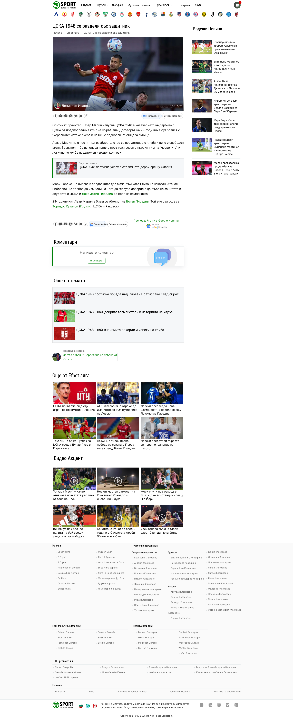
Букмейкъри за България (163, 667)
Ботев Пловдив (137, 201)
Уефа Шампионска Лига (111, 562)
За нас (90, 691)
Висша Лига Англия (68, 573)
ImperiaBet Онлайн (189, 642)
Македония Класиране (220, 583)
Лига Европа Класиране (184, 562)
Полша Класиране (218, 599)
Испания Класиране (145, 573)
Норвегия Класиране (219, 594)
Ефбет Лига (64, 551)
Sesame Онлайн (106, 632)
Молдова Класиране (219, 588)
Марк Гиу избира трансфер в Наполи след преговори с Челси (226, 126)
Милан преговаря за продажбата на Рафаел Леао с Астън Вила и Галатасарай (227, 168)
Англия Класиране (144, 562)
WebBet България (188, 648)
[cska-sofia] (64, 14)
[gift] (237, 5)
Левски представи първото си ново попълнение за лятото (160, 444)
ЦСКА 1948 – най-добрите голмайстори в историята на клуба (124, 312)
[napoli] (228, 14)
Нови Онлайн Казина (113, 672)
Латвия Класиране (218, 573)
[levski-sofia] (56, 14)
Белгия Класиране (181, 597)
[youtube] (210, 705)
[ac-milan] (236, 14)
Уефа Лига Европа (108, 567)
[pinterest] (236, 705)
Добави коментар (173, 116)
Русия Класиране (143, 599)
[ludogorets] (80, 14)
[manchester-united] (130, 14)
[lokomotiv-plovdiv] (89, 14)
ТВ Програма (182, 5)
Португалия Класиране (146, 605)
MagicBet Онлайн (147, 642)
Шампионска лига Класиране (186, 557)
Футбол (101, 5)
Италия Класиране (144, 578)
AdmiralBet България (190, 637)
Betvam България (147, 632)
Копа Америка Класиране (184, 573)
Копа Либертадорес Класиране (187, 578)
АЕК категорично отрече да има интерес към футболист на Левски (117, 409)
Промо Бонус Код (64, 667)
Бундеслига (64, 588)
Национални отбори (69, 567)
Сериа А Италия (66, 583)
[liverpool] (121, 14)
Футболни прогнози (160, 672)
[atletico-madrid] (179, 14)
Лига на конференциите (111, 573)
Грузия (85, 206)
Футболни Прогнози (139, 5)
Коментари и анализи (109, 588)
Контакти (60, 691)
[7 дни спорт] (64, 5)
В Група (62, 562)
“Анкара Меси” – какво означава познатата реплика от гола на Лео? (73, 495)
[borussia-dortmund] (204, 14)
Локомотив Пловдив (97, 194)
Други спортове (106, 583)
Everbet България (188, 632)
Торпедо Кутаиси (65, 206)
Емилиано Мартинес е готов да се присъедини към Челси (226, 67)
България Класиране (145, 557)
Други (198, 5)
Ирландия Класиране (219, 562)
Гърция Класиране (181, 618)
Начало (57, 32)
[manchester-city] (154, 14)
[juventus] (212, 14)
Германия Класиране (145, 568)
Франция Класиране (145, 584)
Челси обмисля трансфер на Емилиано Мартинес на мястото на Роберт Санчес (226, 147)
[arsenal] (138, 14)
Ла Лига (62, 578)
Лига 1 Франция (106, 557)
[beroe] (105, 14)
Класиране (117, 5)
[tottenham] (146, 14)
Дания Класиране (217, 551)
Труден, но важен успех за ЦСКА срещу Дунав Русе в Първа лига (72, 444)
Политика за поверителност (132, 691)
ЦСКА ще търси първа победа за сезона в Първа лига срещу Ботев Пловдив (116, 444)
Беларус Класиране (181, 602)
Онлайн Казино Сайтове (68, 672)
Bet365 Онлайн (66, 648)
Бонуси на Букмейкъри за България (216, 667)
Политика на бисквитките (227, 691)
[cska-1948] (72, 14)
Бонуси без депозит (113, 667)
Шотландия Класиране (146, 594)
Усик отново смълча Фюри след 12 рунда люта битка (159, 530)
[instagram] (219, 705)
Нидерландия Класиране (148, 589)
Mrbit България (146, 637)
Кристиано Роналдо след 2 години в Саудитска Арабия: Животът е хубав (117, 532)
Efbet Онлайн (65, 637)
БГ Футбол (85, 5)
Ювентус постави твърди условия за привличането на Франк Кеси (225, 47)
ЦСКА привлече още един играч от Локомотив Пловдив (74, 407)
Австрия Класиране (181, 591)
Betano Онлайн (66, 632)
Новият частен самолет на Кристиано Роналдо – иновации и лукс (116, 495)
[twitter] (227, 705)
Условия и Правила (180, 691)
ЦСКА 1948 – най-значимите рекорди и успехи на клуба (120, 330)
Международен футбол (111, 578)
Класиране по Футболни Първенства (216, 672)
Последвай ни (152, 116)
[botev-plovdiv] (97, 14)
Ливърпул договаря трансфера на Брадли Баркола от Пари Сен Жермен (226, 106)
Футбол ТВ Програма (66, 677)
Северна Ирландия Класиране (224, 609)
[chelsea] (113, 14)
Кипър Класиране (217, 567)
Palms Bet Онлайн (67, 642)
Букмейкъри (163, 5)
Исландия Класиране (219, 557)
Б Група (62, 557)
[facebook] (201, 705)
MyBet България (188, 653)
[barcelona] (162, 14)
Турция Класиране (144, 610)
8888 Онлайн (105, 637)
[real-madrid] (171, 14)
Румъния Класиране (219, 604)
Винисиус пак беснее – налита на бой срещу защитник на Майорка (69, 532)
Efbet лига (73, 32)
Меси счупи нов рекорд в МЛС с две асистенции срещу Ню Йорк (162, 495)
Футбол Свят (105, 551)
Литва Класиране (217, 578)
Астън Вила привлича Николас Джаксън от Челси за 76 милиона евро (227, 86)
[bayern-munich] (195, 14)
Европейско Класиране (183, 568)
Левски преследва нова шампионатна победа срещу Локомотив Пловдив (161, 409)
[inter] (220, 14)
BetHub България (147, 648)
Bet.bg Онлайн (106, 642)
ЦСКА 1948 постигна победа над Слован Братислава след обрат (127, 294)
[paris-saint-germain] (187, 14)
